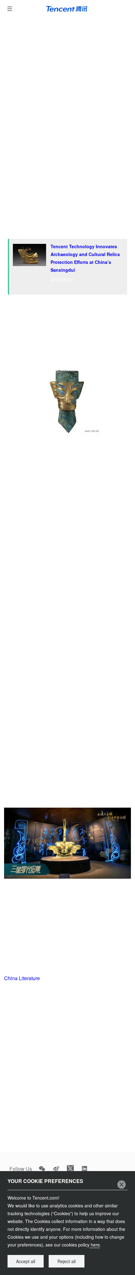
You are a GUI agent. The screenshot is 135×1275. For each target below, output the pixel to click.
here (94, 1245)
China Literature (22, 978)
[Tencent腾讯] (67, 9)
